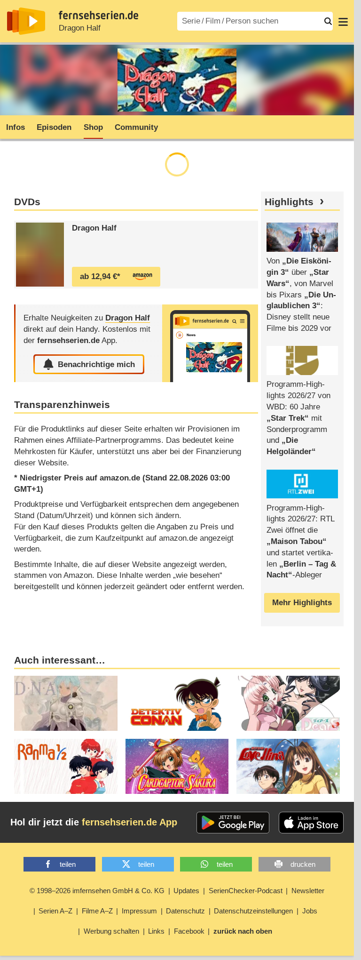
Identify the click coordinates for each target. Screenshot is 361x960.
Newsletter (307, 891)
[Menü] (343, 21)
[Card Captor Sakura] (177, 766)
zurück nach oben (242, 931)
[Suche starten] (328, 21)
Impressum (139, 911)
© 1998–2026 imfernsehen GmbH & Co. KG (97, 891)
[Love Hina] (288, 766)
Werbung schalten (111, 931)
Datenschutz (185, 911)
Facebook (189, 931)
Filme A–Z (97, 911)
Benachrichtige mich (96, 364)
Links (156, 931)
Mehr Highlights (302, 602)
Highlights (289, 202)
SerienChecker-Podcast (246, 891)
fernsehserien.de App (129, 822)
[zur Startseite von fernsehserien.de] (26, 21)
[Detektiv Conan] (177, 703)
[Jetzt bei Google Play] (232, 822)
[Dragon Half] (40, 255)
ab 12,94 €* (100, 276)
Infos (15, 127)
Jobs (309, 911)
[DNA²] (66, 703)
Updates (186, 891)
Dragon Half (80, 28)
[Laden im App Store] (311, 822)
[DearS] (288, 703)
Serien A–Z (55, 911)
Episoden (54, 127)
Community (136, 127)
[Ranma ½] (66, 766)
